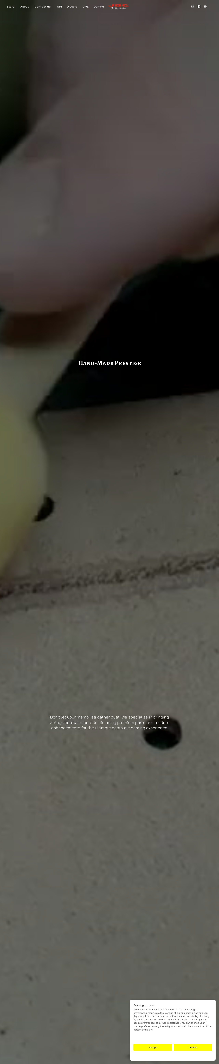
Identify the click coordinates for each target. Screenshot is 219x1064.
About (24, 6)
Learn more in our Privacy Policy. (152, 1035)
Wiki (59, 6)
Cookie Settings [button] (173, 1055)
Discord (72, 6)
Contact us (43, 6)
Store (10, 6)
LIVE (86, 6)
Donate (99, 6)
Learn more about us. (145, 1038)
